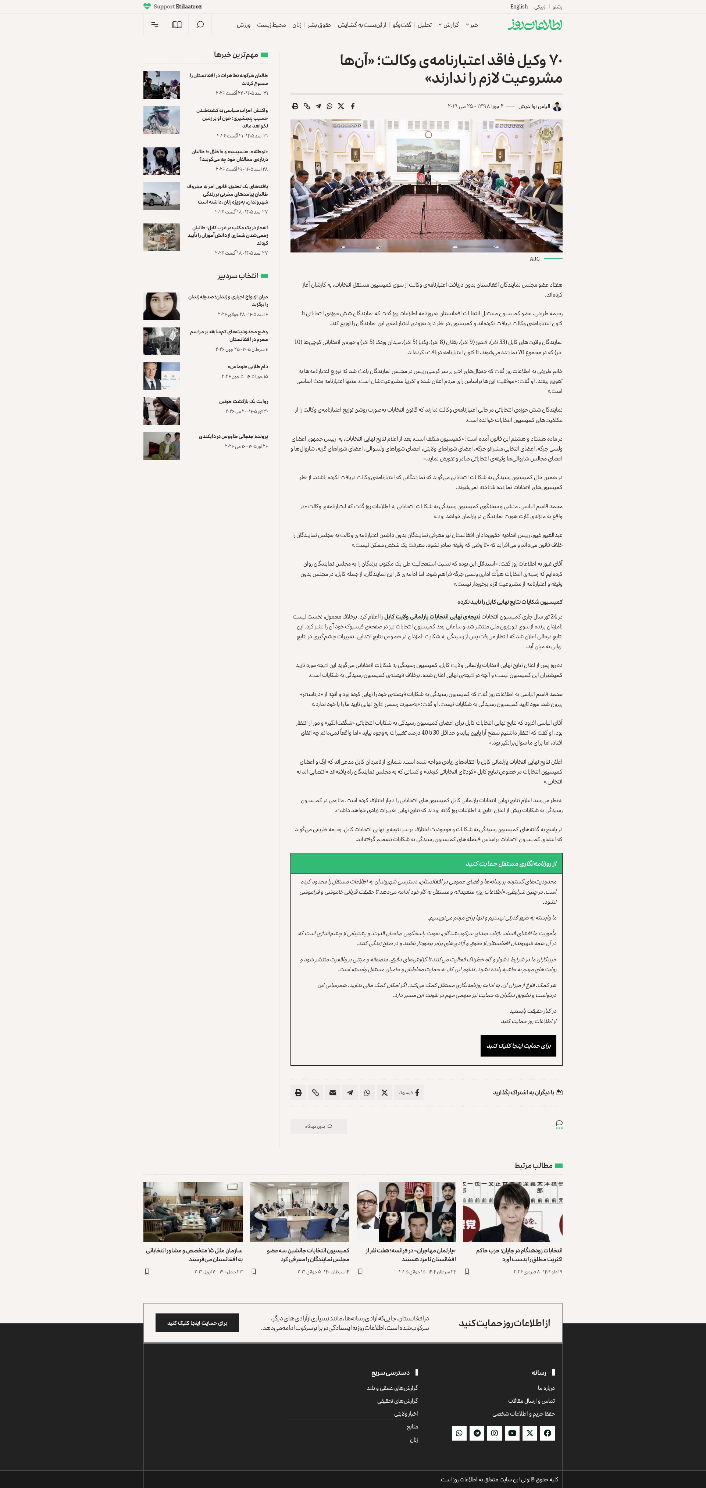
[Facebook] (547, 1433)
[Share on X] (341, 106)
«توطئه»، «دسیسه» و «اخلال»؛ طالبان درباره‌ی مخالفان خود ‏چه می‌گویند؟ (230, 155)
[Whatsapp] (459, 1433)
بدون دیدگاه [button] (315, 1126)
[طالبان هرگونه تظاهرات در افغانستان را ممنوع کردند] (161, 85)
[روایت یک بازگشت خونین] (161, 411)
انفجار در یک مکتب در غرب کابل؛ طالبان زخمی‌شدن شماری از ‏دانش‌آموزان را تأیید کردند (228, 235)
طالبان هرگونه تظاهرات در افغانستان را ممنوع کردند (229, 79)
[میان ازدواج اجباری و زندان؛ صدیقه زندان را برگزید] (161, 306)
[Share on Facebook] (352, 106)
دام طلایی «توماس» (248, 366)
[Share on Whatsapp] (330, 106)
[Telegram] (477, 1433)
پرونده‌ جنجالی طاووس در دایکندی (233, 436)
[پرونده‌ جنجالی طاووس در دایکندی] (161, 446)
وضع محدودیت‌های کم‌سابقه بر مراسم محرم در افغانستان (229, 335)
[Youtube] (512, 1433)
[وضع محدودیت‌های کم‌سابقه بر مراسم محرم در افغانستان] (161, 341)
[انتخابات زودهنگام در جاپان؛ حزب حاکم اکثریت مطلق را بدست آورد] (513, 1212)
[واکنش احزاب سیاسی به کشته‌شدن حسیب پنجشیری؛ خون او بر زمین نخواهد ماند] (161, 120)
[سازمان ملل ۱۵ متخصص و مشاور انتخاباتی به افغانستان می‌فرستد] (193, 1212)
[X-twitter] (530, 1433)
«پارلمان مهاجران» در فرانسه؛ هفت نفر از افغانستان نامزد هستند (411, 1254)
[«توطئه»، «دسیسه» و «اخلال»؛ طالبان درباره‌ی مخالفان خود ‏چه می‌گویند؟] (161, 161)
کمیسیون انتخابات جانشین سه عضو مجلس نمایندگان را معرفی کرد (308, 1254)
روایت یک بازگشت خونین (243, 401)
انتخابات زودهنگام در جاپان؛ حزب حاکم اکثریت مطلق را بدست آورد (519, 1254)
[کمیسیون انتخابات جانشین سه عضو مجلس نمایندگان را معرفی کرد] (299, 1212)
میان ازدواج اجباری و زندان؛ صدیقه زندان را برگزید (228, 300)
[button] (200, 24)
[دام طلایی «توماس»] (161, 376)
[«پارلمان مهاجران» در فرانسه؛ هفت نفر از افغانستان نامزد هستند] (406, 1212)
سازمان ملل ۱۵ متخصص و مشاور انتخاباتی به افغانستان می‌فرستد (194, 1254)
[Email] (332, 1092)
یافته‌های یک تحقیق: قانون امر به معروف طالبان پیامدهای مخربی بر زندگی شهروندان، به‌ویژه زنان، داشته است (227, 194)
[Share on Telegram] (318, 106)
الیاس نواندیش (534, 106)
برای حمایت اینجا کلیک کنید (518, 1045)
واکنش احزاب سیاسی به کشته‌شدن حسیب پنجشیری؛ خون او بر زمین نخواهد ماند (232, 117)
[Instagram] (494, 1433)
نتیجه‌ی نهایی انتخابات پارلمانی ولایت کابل (432, 616)
